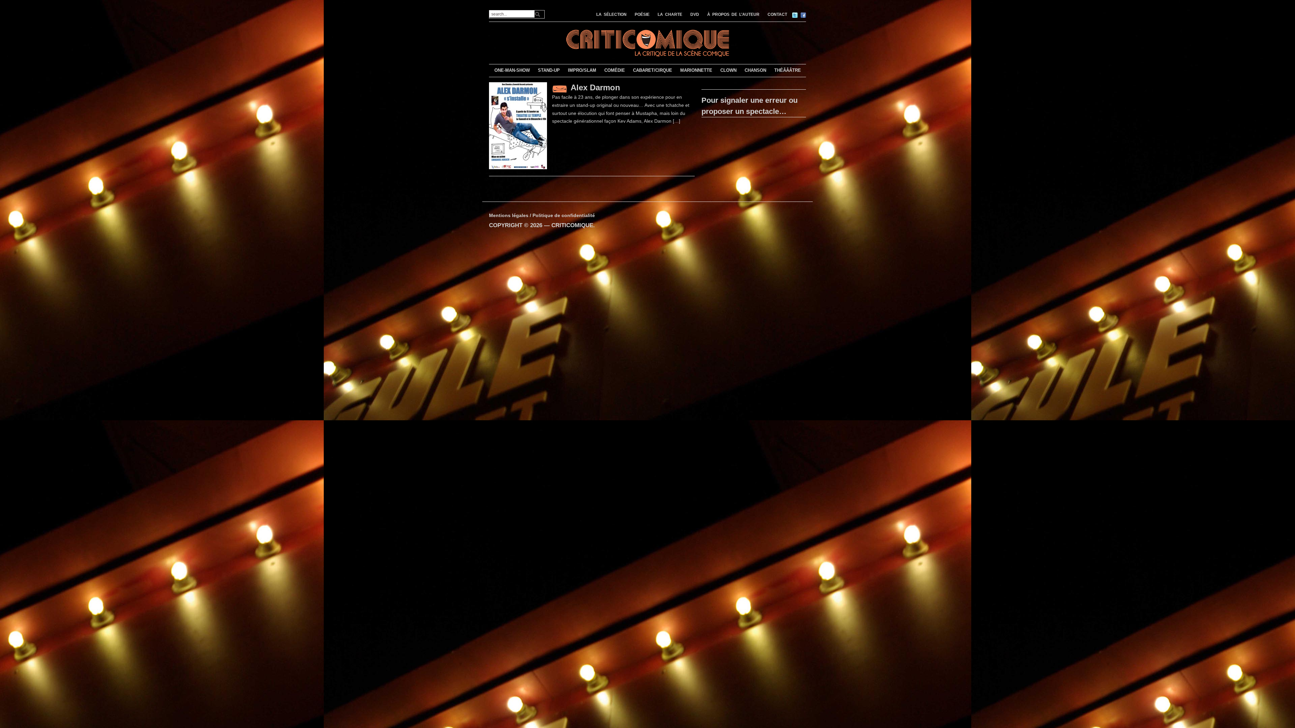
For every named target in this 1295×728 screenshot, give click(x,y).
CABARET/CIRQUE (652, 70)
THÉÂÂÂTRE (787, 70)
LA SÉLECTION (611, 14)
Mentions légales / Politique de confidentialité (542, 215)
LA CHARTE (670, 14)
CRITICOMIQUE (572, 225)
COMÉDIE (614, 70)
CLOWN (728, 70)
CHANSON (755, 70)
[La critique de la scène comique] (647, 42)
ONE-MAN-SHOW (512, 70)
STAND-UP (549, 70)
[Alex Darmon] (518, 125)
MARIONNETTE (696, 70)
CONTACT (777, 14)
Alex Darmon (595, 87)
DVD (694, 14)
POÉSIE (642, 14)
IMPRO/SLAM (582, 70)
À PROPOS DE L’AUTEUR (733, 14)
